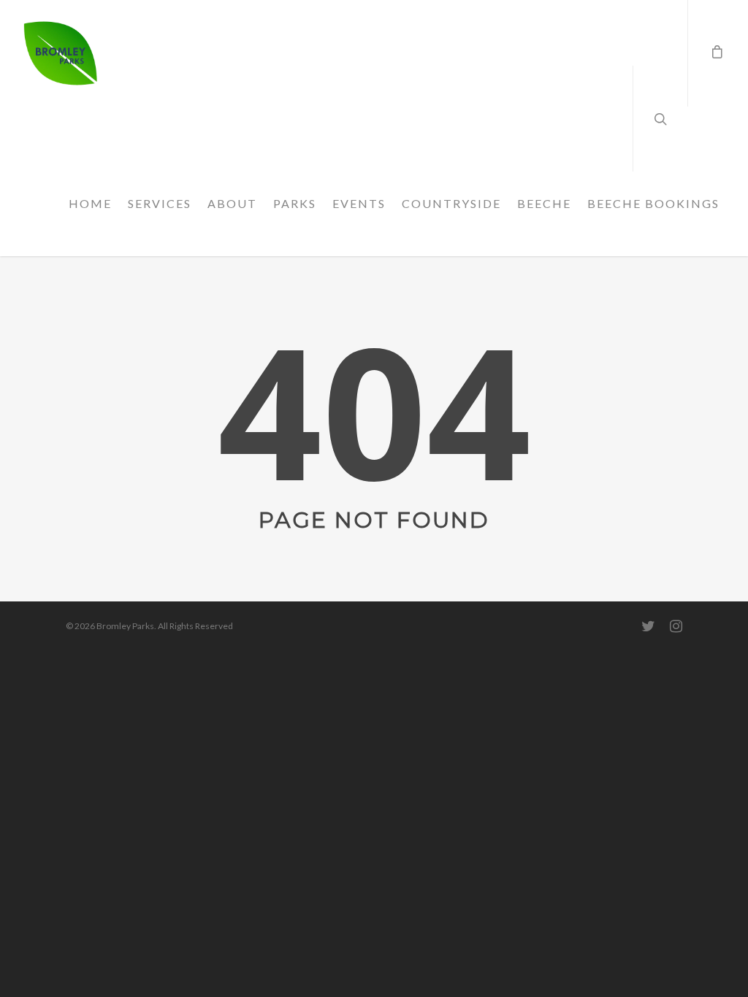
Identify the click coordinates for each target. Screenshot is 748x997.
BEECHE (544, 203)
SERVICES (159, 203)
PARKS (294, 203)
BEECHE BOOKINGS (653, 203)
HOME (90, 203)
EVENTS (359, 203)
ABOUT (232, 203)
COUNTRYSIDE (451, 203)
